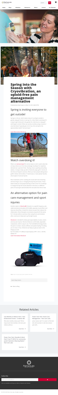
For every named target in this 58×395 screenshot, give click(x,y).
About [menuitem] (35, 7)
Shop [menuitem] (10, 7)
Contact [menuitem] (44, 7)
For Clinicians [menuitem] (52, 7)
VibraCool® (23, 206)
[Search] (49, 2)
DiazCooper (21, 105)
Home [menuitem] (3, 7)
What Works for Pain (27, 274)
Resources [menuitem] (27, 7)
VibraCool (13, 220)
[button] (18, 132)
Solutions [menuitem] (17, 7)
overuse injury (20, 164)
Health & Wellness (17, 274)
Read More (21, 328)
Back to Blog (16, 286)
